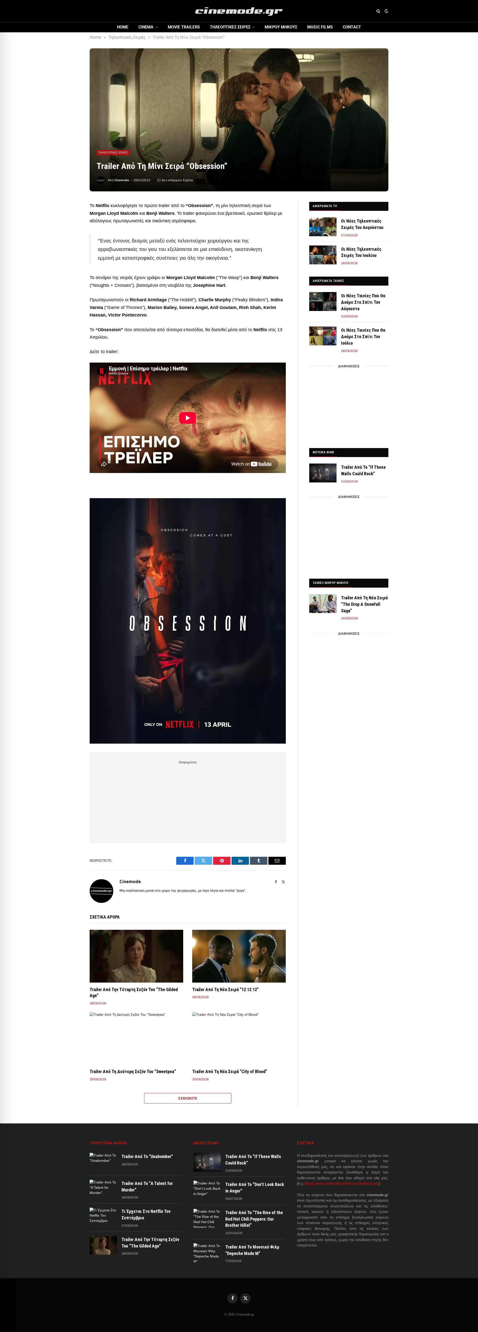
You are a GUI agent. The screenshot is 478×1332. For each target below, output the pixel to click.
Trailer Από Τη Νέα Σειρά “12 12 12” (225, 989)
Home (122, 27)
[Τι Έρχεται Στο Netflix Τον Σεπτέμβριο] (103, 1217)
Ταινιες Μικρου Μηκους (331, 583)
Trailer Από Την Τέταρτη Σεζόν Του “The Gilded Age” (134, 992)
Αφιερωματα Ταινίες (328, 281)
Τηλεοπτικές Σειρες (230, 27)
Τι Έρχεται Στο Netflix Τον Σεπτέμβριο (146, 1214)
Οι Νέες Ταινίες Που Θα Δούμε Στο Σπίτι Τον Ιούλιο (363, 336)
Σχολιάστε (187, 1098)
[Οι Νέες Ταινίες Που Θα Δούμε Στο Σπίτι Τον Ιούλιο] (323, 335)
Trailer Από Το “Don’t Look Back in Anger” (254, 1187)
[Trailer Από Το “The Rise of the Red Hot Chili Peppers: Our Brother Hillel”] (207, 1218)
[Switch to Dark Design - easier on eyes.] (385, 11)
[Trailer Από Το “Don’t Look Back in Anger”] (207, 1190)
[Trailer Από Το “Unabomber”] (103, 1162)
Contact (352, 27)
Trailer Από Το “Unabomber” (147, 1156)
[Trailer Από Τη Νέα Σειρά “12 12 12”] (239, 956)
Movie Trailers (184, 27)
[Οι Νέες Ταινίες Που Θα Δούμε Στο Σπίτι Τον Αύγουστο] (323, 301)
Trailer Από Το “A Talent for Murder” (147, 1186)
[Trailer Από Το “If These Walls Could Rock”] (323, 473)
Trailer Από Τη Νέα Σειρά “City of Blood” (229, 1071)
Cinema (146, 27)
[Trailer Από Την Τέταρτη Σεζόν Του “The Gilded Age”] (136, 956)
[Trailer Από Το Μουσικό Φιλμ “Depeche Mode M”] (207, 1252)
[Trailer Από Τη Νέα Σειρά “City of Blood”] (239, 1038)
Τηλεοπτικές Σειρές (113, 152)
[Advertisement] (188, 801)
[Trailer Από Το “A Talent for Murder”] (103, 1189)
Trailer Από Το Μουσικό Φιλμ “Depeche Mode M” (252, 1250)
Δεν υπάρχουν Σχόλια (177, 180)
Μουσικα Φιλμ (323, 452)
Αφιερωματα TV (325, 206)
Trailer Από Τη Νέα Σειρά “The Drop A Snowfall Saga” (364, 604)
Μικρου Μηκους (281, 27)
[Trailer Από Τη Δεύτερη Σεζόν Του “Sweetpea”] (136, 1038)
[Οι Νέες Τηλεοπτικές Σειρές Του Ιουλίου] (323, 254)
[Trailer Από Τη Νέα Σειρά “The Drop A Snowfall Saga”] (323, 603)
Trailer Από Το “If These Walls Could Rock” (363, 470)
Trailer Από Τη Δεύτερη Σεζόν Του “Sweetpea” (133, 1071)
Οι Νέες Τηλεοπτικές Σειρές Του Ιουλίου (361, 252)
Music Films (320, 27)
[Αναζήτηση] (378, 11)
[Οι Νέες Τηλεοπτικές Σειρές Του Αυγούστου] (323, 226)
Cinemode (121, 180)
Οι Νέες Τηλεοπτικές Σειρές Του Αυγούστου (362, 224)
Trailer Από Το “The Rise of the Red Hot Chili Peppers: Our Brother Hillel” (254, 1219)
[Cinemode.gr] (239, 11)
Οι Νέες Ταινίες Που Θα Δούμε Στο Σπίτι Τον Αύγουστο (363, 302)
